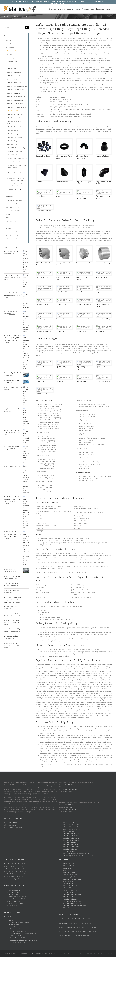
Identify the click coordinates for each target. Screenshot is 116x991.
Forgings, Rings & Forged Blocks (73, 890)
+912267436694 (68, 785)
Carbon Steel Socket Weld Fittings (78, 220)
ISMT (72, 74)
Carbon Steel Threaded (47, 220)
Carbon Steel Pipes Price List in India (14, 864)
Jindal (79, 74)
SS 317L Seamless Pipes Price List (13, 879)
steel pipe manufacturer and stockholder (61, 47)
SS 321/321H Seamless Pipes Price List (15, 871)
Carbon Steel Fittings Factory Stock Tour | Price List (75, 935)
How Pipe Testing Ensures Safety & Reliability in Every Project (78, 931)
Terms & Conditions (42, 953)
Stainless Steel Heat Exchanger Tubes (75, 905)
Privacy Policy (33, 953)
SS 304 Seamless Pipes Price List (13, 866)
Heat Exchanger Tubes (70, 875)
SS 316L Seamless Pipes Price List (13, 876)
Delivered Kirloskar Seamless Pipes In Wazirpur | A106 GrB (78, 927)
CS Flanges (95, 33)
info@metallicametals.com (15, 827)
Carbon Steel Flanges (46, 338)
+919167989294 (12, 825)
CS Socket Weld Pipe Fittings (65, 33)
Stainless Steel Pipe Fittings (44, 400)
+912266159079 (68, 805)
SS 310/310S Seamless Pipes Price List (15, 874)
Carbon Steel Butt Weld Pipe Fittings (54, 121)
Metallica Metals (67, 791)
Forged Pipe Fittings (78, 29)
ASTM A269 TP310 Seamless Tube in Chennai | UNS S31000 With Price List (82, 919)
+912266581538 (12, 823)
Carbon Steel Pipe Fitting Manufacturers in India (67, 24)
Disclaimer (26, 953)
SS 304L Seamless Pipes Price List (14, 869)
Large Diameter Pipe (70, 908)
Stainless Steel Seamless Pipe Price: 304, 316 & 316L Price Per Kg (79, 923)
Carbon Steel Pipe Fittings (83, 472)
